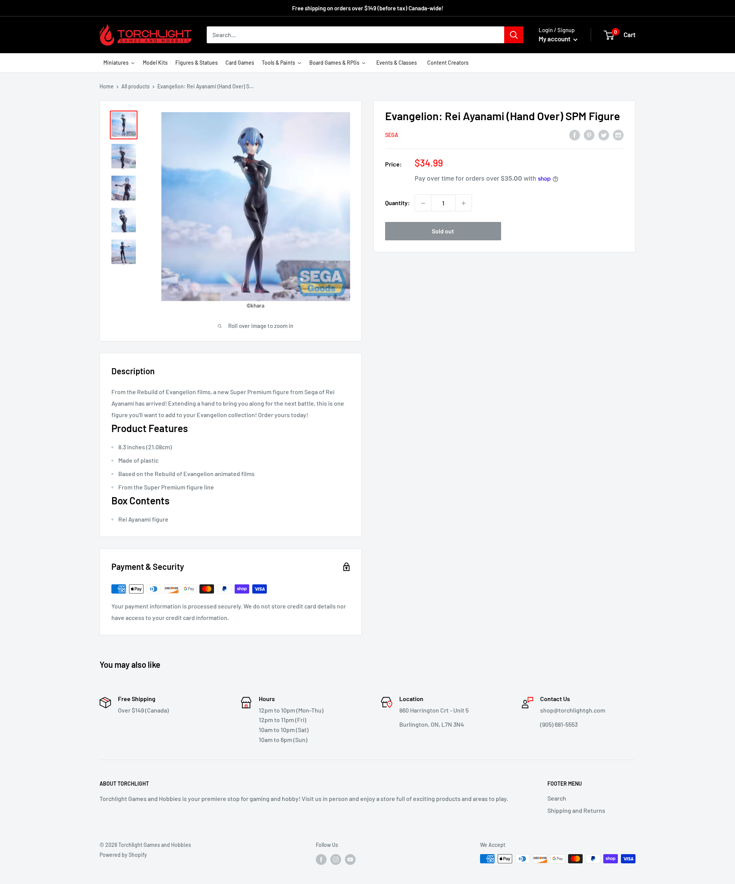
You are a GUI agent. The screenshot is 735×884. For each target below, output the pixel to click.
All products (135, 86)
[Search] (513, 34)
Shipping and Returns (576, 810)
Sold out (443, 231)
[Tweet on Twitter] (603, 134)
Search (556, 798)
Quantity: (397, 203)
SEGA (391, 135)
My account (555, 38)
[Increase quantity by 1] (464, 203)
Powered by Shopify (123, 854)
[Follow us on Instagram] (335, 859)
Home (107, 86)
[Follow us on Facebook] (321, 859)
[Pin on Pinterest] (589, 134)
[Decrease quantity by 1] (423, 203)
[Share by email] (618, 134)
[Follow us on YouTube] (350, 859)
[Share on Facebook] (574, 134)
